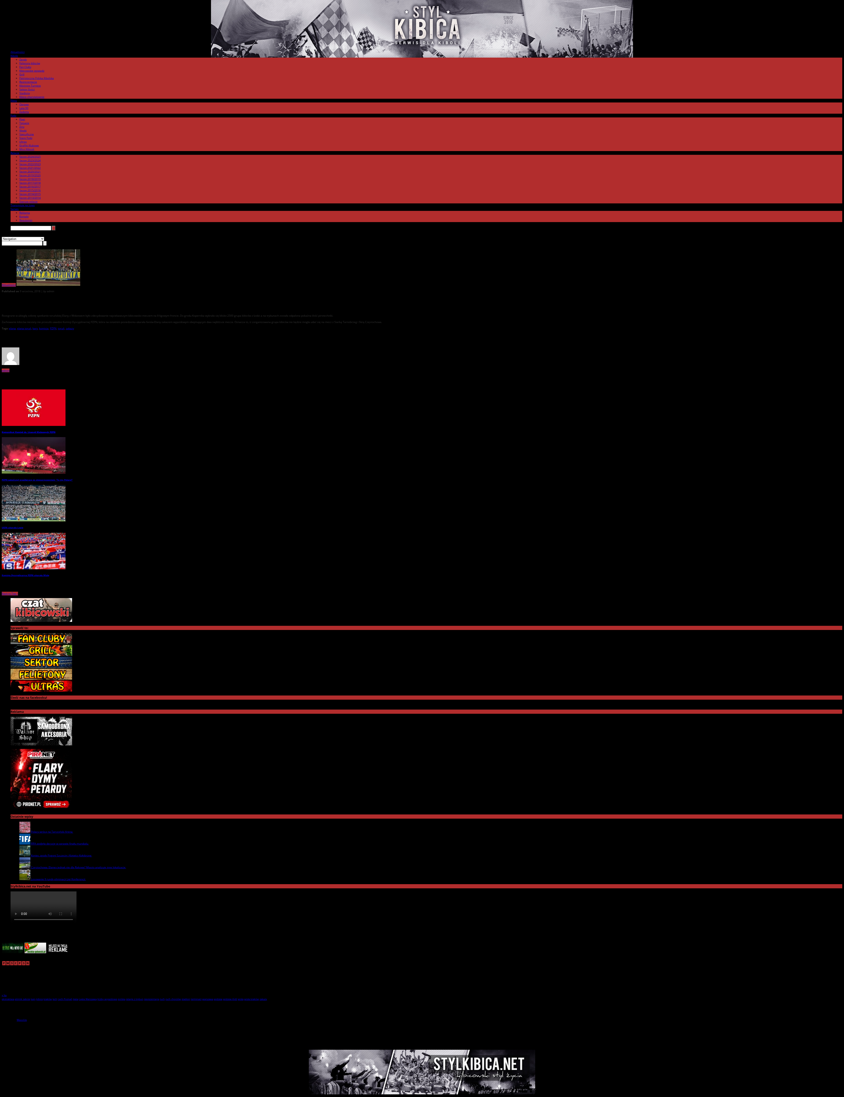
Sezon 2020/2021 (30, 171)
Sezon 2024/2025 (30, 157)
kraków (48, 999)
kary (35, 328)
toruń (61, 328)
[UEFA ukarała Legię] (33, 520)
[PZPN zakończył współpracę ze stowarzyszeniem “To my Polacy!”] (33, 473)
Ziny (21, 127)
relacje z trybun (134, 999)
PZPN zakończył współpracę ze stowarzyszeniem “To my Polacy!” (37, 479)
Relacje (15, 153)
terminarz (196, 999)
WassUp (22, 1020)
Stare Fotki (25, 138)
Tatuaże (24, 123)
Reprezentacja (28, 82)
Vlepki (23, 130)
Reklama (24, 213)
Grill (21, 74)
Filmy (14, 100)
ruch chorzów (173, 999)
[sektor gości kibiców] (41, 667)
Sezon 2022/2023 (30, 164)
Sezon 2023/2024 (30, 160)
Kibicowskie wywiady (31, 71)
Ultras (23, 142)
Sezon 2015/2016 (30, 190)
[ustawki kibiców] (41, 655)
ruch (162, 999)
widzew (218, 999)
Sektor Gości (27, 89)
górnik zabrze (22, 999)
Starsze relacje (28, 201)
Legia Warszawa (88, 999)
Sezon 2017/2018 (30, 183)
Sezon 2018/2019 (30, 179)
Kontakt (24, 216)
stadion (186, 999)
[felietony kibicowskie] (41, 679)
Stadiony (24, 93)
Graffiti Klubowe (29, 145)
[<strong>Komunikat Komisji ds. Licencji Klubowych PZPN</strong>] (33, 425)
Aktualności (18, 52)
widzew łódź (230, 999)
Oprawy (24, 104)
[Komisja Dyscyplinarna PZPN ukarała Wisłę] (33, 568)
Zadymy (24, 112)
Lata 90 (23, 108)
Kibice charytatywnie (31, 97)
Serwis (15, 209)
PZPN (53, 328)
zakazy (70, 328)
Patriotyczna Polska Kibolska (36, 78)
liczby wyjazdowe (107, 999)
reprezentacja (151, 999)
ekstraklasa (8, 999)
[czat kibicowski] (41, 621)
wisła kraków (251, 999)
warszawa (207, 999)
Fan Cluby (25, 67)
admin (5, 370)
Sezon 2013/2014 (30, 198)
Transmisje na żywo (23, 205)
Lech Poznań (65, 999)
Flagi (22, 119)
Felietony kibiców (29, 63)
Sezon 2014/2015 (30, 194)
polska (121, 999)
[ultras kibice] (41, 690)
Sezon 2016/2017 (30, 186)
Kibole (14, 56)
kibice (39, 999)
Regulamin (25, 220)
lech (55, 999)
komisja (44, 328)
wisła (241, 999)
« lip (4, 995)
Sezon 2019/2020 (30, 175)
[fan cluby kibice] (41, 643)
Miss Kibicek (26, 149)
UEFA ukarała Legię (12, 527)
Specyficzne (26, 134)
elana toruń (24, 328)
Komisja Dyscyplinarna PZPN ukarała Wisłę (25, 575)
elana (12, 328)
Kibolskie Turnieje (30, 86)
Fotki (13, 115)
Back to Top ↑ (10, 593)
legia (75, 999)
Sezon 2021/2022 (30, 168)
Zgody (23, 59)
